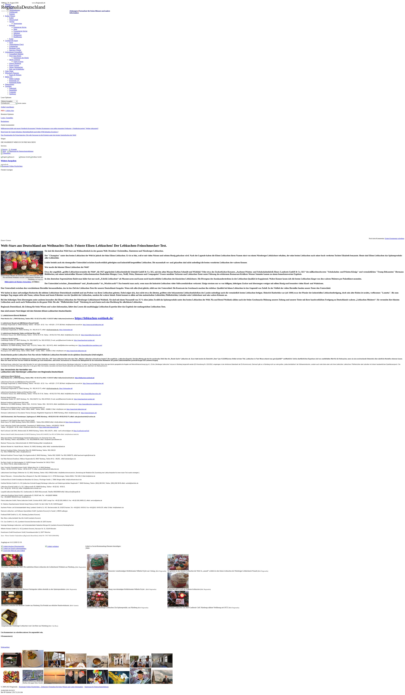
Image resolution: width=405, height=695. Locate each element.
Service (5, 149)
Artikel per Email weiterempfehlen (14, 548)
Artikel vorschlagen (7, 107)
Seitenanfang (5, 647)
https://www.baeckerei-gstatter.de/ (84, 340)
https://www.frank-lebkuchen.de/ (49, 427)
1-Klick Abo (9, 111)
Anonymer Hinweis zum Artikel (14, 551)
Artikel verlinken (53, 546)
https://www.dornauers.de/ (89, 413)
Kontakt (13, 149)
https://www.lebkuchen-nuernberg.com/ (90, 345)
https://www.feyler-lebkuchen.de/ (76, 351)
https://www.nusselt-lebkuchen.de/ (93, 324)
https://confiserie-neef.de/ (81, 431)
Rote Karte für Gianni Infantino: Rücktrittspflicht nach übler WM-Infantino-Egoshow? (29, 132)
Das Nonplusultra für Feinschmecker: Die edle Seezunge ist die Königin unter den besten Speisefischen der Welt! (38, 135)
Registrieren (5, 121)
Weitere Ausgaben (8, 161)
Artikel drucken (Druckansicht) (13, 546)
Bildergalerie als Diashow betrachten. (18, 282)
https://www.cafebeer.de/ (72, 422)
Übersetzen (6, 153)
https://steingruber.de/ (66, 330)
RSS (4, 151)
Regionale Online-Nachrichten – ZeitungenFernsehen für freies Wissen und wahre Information (51, 687)
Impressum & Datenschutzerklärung (21, 151)
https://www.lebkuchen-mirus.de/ (91, 335)
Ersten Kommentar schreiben (394, 238)
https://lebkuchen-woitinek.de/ (94, 318)
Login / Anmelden (7, 118)
